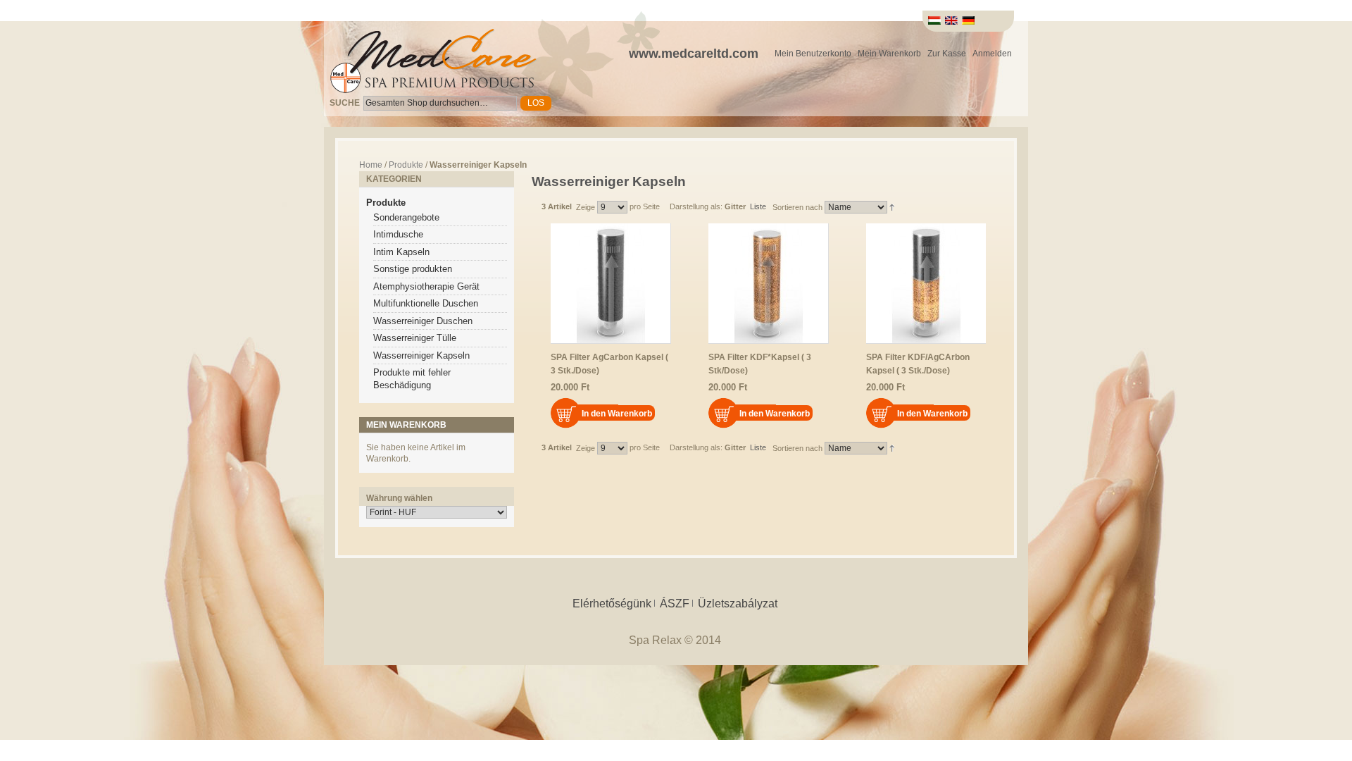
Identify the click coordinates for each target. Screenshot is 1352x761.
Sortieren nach (797, 207)
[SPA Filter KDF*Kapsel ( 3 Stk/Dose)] (768, 283)
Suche (345, 103)
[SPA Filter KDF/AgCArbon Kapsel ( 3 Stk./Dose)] (926, 283)
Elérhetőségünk (611, 604)
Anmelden (992, 53)
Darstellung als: (696, 206)
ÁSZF (674, 604)
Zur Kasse (946, 53)
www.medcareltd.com (693, 54)
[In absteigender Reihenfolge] (891, 206)
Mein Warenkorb (889, 53)
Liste (758, 206)
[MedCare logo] (432, 60)
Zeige (585, 207)
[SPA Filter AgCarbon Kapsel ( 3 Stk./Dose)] (611, 283)
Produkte (406, 165)
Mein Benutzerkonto (813, 53)
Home (370, 165)
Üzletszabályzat (737, 604)
